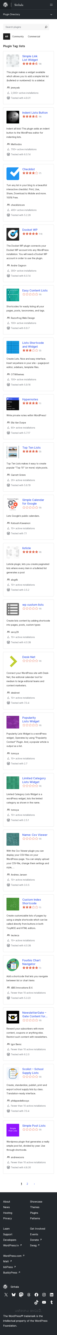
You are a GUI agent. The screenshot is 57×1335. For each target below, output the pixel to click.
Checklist (28, 169)
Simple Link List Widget (30, 58)
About (6, 1201)
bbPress (9, 1267)
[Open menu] (52, 4)
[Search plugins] (46, 27)
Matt (7, 1261)
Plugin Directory (11, 14)
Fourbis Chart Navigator (31, 962)
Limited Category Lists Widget (34, 780)
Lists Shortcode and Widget (33, 344)
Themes (34, 1207)
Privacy (7, 1218)
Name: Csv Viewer (35, 834)
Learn (6, 1228)
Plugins (34, 1212)
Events (34, 1234)
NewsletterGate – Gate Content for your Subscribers (34, 1014)
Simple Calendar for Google (33, 501)
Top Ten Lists (31, 447)
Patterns (35, 1218)
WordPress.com (14, 1255)
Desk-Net (28, 657)
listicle (26, 548)
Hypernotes (30, 399)
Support (7, 1234)
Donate (36, 1239)
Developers (9, 1239)
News (6, 1207)
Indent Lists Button (35, 112)
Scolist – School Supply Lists (32, 1070)
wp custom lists (33, 604)
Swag (35, 1245)
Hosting (7, 1212)
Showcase (36, 1201)
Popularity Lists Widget (30, 719)
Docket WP (30, 229)
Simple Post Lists (34, 1125)
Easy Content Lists (35, 290)
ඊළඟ (34, 1184)
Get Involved (37, 1228)
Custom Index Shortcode (31, 901)
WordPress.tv (12, 1245)
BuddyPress (11, 1272)
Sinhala (15, 1286)
